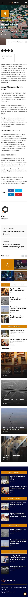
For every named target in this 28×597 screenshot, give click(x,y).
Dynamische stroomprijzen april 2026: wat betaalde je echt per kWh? (18, 308)
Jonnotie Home (4, 587)
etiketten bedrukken (6, 99)
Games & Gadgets (14, 551)
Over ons (16, 587)
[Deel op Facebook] (2, 50)
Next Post (21, 42)
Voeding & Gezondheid (14, 326)
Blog (11, 587)
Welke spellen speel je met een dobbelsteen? (18, 567)
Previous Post (10, 229)
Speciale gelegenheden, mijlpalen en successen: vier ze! (17, 332)
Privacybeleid (22, 587)
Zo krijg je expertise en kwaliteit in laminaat (17, 316)
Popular (14, 284)
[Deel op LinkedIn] (8, 50)
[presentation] (23, 256)
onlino (3, 216)
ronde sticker (4, 126)
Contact (4, 589)
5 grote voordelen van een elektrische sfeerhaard (18, 289)
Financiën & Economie (14, 498)
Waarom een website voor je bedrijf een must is (18, 503)
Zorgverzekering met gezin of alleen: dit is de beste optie (18, 341)
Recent (5, 284)
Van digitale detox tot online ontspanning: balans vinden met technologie (18, 557)
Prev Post (13, 42)
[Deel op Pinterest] (12, 50)
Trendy (23, 284)
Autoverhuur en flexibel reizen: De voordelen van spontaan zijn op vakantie (18, 515)
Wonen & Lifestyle (6, 20)
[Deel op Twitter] (5, 50)
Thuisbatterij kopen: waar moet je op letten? (18, 298)
